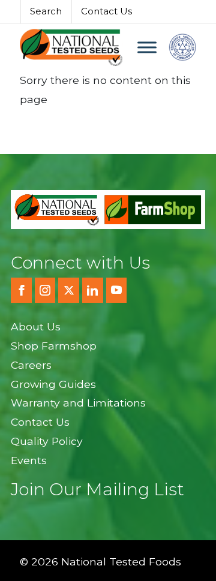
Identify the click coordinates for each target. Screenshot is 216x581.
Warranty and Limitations (78, 402)
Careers (31, 365)
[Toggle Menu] (147, 47)
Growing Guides (53, 384)
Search (46, 11)
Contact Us (106, 11)
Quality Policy (47, 441)
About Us (36, 326)
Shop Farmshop (54, 345)
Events (29, 460)
